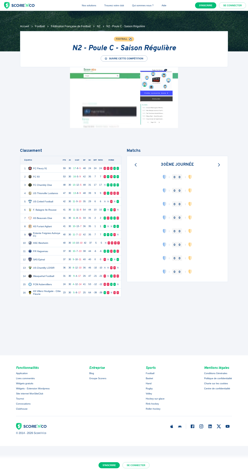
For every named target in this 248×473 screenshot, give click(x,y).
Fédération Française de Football (71, 26)
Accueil (24, 26)
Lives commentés (25, 378)
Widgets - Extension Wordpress (33, 388)
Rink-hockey (152, 403)
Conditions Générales (215, 373)
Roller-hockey (153, 408)
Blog (91, 373)
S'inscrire (205, 5)
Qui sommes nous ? (143, 5)
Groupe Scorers (97, 378)
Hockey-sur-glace (155, 398)
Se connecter (232, 5)
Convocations (23, 403)
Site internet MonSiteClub (29, 393)
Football (40, 26)
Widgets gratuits (24, 383)
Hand (148, 383)
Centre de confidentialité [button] (217, 388)
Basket (149, 378)
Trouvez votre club (114, 5)
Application (22, 373)
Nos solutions (89, 5)
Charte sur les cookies (216, 383)
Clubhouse (21, 408)
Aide (164, 5)
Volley (149, 393)
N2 (98, 26)
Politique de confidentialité (218, 378)
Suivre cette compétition (126, 58)
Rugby (149, 388)
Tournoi (20, 398)
